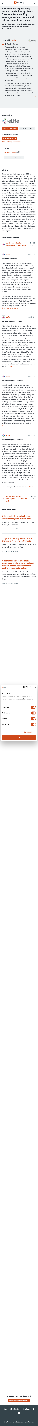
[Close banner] (35, 687)
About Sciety (15, 1409)
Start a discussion (9, 138)
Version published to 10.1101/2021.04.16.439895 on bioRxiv (16, 498)
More (10, 366)
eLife (14, 40)
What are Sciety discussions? (11, 142)
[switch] (33, 713)
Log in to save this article (14, 158)
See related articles (27, 129)
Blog (5, 1409)
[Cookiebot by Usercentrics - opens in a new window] (23, 687)
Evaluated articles (10, 152)
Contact (26, 1409)
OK (19, 737)
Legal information (29, 1422)
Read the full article (10, 129)
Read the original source (10, 308)
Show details (28, 732)
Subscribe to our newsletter (19, 1400)
